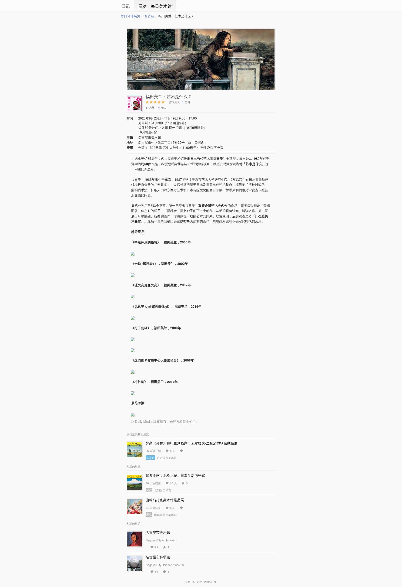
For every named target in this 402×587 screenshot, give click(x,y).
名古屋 (149, 16)
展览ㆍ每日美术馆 (155, 6)
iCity (107, 6)
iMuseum (210, 582)
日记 (125, 6)
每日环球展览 (130, 16)
